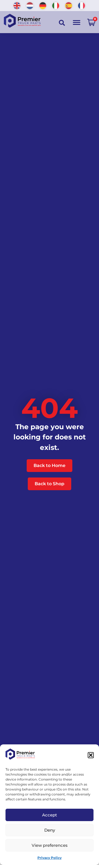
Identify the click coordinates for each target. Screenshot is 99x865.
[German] (43, 5)
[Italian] (56, 5)
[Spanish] (69, 5)
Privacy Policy (49, 858)
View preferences (50, 845)
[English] (17, 5)
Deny (49, 830)
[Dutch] (30, 5)
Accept (49, 815)
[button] (91, 755)
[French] (82, 5)
